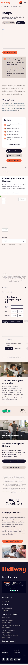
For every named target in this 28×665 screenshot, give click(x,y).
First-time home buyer (8, 630)
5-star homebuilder (7, 620)
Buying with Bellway (9, 614)
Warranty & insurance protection (11, 625)
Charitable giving (7, 608)
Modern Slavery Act (6, 655)
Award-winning (6, 622)
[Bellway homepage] (14, 573)
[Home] (1, 6)
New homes (5, 601)
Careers (3, 650)
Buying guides (6, 637)
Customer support (8, 641)
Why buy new (6, 627)
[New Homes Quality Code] (21, 584)
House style (5, 237)
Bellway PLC (16, 650)
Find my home (7, 597)
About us (5, 604)
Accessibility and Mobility (19, 655)
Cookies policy (17, 652)
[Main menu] (25, 2)
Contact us (5, 610)
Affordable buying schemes (10, 635)
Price (6, 311)
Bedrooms (7, 315)
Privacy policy (5, 652)
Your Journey (6, 617)
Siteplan (22, 199)
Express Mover (6, 632)
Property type (7, 307)
